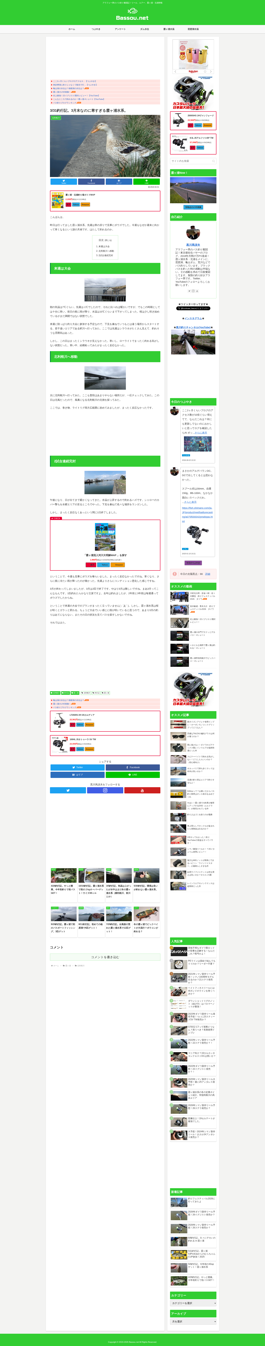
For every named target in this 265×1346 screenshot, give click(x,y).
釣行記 (66, 693)
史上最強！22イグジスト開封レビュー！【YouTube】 (76, 95)
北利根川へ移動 (106, 251)
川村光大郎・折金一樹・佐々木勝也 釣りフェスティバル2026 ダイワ (202, 596)
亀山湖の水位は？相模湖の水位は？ (68, 88)
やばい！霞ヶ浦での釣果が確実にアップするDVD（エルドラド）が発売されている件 (200, 806)
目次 (101, 240)
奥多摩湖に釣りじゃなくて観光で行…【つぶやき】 (75, 85)
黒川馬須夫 (193, 244)
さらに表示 (201, 432)
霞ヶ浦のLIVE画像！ (62, 92)
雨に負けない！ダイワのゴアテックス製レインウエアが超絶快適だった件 (200, 748)
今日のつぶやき (193, 563)
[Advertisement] (105, 58)
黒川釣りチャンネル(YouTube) (193, 327)
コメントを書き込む (105, 957)
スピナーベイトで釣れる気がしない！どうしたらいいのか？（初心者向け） (200, 759)
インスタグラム (193, 318)
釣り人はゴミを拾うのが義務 (199, 814)
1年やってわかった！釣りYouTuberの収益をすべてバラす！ (200, 840)
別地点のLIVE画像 (193, 207)
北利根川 (56, 693)
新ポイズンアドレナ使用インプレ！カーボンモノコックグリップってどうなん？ (200, 725)
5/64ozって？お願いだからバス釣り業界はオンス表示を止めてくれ (200, 794)
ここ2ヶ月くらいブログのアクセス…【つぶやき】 (75, 81)
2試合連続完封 (106, 255)
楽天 (68, 204)
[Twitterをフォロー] (68, 790)
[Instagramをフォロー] (105, 790)
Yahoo (76, 204)
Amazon (85, 204)
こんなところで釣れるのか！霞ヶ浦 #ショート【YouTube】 (79, 99)
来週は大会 (104, 246)
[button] (213, 161)
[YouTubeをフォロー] (142, 790)
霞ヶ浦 (76, 693)
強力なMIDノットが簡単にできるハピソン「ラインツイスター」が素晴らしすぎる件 (200, 863)
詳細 (207, 574)
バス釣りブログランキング (64, 103)
